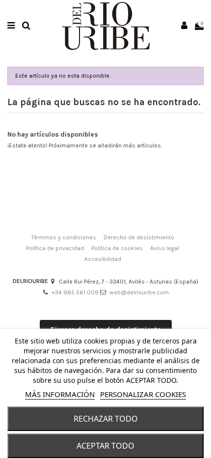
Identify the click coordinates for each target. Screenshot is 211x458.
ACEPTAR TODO (105, 445)
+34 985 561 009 (75, 292)
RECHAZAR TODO (106, 418)
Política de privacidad (55, 248)
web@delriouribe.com (139, 292)
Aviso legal (164, 248)
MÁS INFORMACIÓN (60, 394)
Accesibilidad (102, 259)
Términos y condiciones (63, 237)
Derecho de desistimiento (139, 237)
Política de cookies (117, 248)
